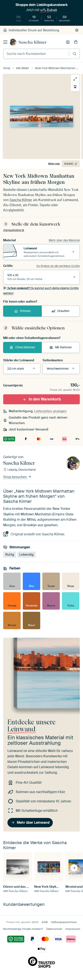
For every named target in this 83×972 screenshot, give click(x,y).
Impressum (72, 929)
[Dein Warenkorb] (76, 42)
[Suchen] (74, 54)
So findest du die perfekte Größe (58, 266)
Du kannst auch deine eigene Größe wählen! (41, 290)
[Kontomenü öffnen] (68, 42)
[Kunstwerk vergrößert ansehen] (75, 79)
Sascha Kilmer (33, 42)
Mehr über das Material (64, 240)
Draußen (63, 311)
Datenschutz (54, 929)
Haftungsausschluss (64, 922)
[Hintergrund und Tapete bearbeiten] (75, 86)
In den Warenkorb (45, 399)
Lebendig (26, 554)
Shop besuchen (15, 477)
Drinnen (25, 311)
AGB (45, 922)
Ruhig (9, 554)
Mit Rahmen (63, 347)
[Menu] (5, 42)
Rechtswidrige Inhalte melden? (23, 929)
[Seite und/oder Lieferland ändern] (77, 30)
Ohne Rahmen (25, 347)
